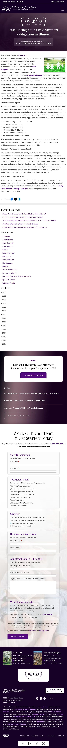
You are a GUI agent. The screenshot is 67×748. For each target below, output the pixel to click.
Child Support (22, 55)
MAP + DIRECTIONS (22, 663)
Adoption (6, 236)
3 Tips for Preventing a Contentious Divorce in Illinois (22, 217)
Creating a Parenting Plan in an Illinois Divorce (20, 224)
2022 (3, 307)
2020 (3, 314)
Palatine (40, 722)
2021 (3, 311)
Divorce (5, 250)
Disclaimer (32, 630)
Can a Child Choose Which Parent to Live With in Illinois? (24, 214)
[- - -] (63, 8)
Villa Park (22, 724)
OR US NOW (55, 691)
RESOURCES (51, 736)
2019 (3, 318)
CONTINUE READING (33, 375)
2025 (3, 296)
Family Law (6, 256)
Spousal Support (8, 280)
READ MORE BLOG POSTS (20, 416)
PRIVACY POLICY (38, 736)
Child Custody (7, 243)
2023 (3, 303)
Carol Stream (56, 712)
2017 (3, 325)
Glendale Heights (28, 717)
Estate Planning (8, 253)
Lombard (18, 709)
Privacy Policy (44, 630)
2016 (3, 329)
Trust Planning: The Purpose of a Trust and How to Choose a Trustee (29, 220)
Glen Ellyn (17, 717)
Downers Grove (38, 714)
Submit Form (18, 636)
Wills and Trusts (8, 283)
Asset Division (7, 240)
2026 (3, 292)
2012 (3, 344)
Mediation (6, 266)
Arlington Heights (29, 709)
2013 (3, 340)
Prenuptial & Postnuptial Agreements (16, 276)
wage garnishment (35, 75)
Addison (6, 712)
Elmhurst (60, 714)
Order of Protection (9, 270)
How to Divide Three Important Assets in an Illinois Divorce (24, 227)
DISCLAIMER (24, 736)
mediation (44, 707)
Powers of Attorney (9, 273)
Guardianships (8, 260)
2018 (3, 322)
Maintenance (7, 263)
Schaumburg (13, 724)
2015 (3, 333)
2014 (3, 337)
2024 (3, 300)
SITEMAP (61, 736)
